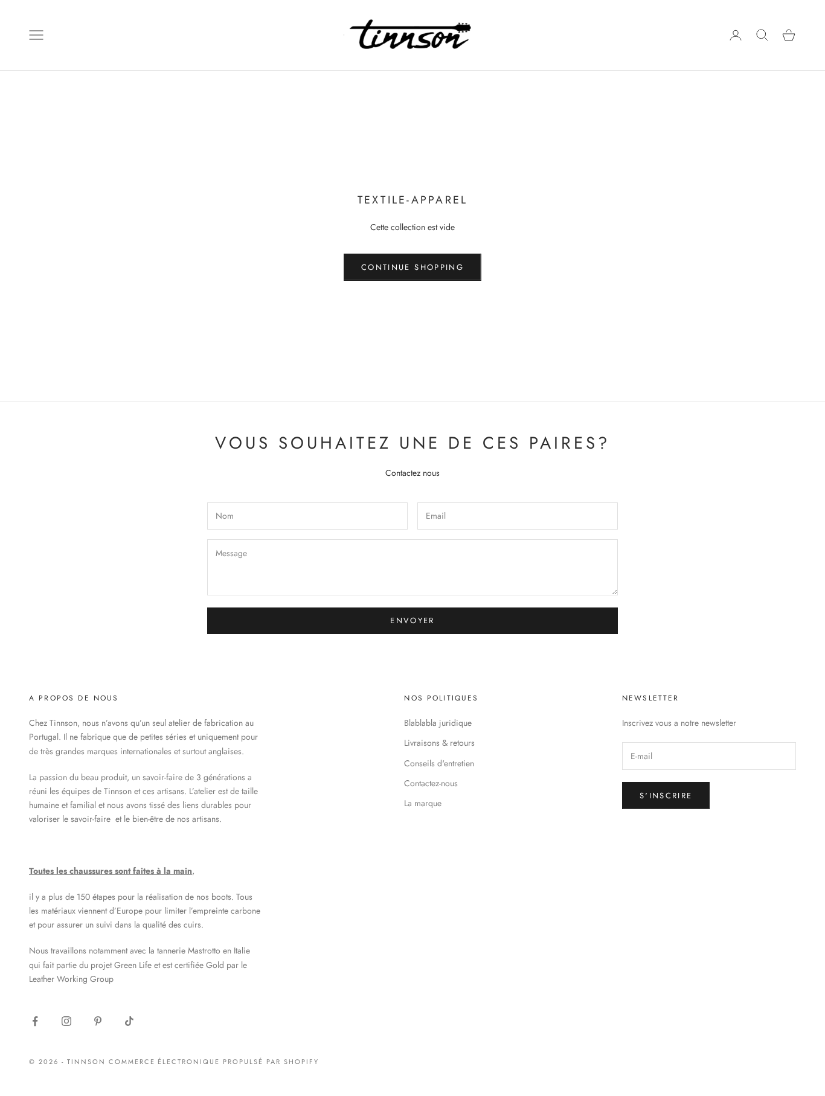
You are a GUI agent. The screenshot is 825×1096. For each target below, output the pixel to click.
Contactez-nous (431, 783)
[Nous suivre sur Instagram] (66, 1021)
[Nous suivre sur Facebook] (35, 1021)
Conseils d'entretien (439, 763)
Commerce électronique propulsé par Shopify (214, 1061)
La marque (422, 803)
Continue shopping (412, 267)
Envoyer (412, 620)
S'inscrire (666, 795)
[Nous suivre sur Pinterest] (98, 1021)
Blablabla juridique (438, 723)
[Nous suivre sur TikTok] (129, 1021)
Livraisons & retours (439, 743)
